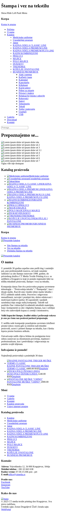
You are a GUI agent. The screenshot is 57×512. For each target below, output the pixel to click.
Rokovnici (23, 98)
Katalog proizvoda (15, 404)
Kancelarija (24, 82)
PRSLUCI (18, 56)
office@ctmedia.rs (16, 474)
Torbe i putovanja (27, 109)
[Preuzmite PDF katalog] (10, 240)
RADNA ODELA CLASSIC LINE (29, 45)
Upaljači (22, 111)
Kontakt (10, 122)
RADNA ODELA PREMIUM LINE (30, 48)
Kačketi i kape (25, 77)
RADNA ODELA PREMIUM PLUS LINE (33, 50)
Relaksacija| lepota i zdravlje (32, 96)
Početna (10, 29)
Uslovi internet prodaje (17, 406)
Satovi (22, 101)
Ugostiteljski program (23, 40)
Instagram (5, 485)
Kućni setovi (24, 88)
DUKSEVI (18, 64)
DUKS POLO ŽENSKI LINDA (22, 374)
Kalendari (23, 80)
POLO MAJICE (20, 61)
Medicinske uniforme (22, 37)
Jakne (15, 42)
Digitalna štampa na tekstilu (19, 251)
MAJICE (17, 58)
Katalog (10, 34)
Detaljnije (43, 368)
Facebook (5, 482)
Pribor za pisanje (26, 90)
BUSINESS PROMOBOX (25, 72)
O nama (10, 32)
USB (21, 114)
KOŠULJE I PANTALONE (26, 69)
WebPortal (6, 509)
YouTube (5, 487)
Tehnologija (24, 103)
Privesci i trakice (26, 93)
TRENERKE (19, 66)
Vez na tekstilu (13, 248)
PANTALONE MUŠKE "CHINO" (24, 382)
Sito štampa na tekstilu (17, 245)
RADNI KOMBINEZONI (25, 53)
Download (12, 119)
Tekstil (22, 106)
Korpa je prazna (8, 24)
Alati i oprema (25, 74)
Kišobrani (23, 85)
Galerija (10, 117)
